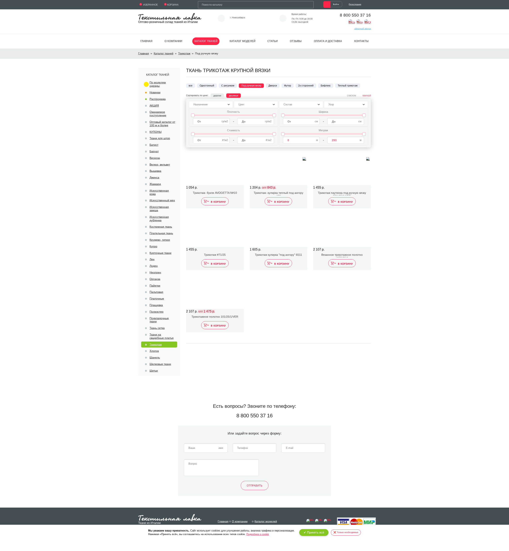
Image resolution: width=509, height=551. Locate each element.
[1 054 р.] (215, 168)
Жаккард (155, 184)
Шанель (155, 357)
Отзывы (296, 41)
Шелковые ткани (160, 364)
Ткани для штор (160, 138)
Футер (287, 85)
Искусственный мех (162, 200)
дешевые (233, 95)
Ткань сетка (157, 328)
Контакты (361, 41)
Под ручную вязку (251, 85)
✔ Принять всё (314, 532)
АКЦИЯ (154, 105)
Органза (155, 279)
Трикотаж (184, 53)
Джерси (272, 85)
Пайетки (155, 285)
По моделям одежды (158, 84)
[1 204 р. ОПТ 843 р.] (278, 168)
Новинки (155, 92)
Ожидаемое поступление (158, 113)
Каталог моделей (242, 41)
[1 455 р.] (342, 168)
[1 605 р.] (278, 230)
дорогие (217, 95)
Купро (153, 246)
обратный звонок (362, 28)
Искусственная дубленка (159, 218)
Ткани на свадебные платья (162, 336)
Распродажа (158, 99)
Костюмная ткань (161, 226)
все (190, 85)
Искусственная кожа (159, 192)
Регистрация (355, 4)
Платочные (157, 298)
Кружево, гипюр (160, 239)
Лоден (154, 265)
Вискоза (155, 158)
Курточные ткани (160, 252)
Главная (146, 41)
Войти (336, 4)
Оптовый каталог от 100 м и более (162, 123)
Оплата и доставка (328, 41)
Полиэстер (156, 311)
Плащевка (156, 305)
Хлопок (154, 350)
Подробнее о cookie (257, 534)
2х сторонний (306, 85)
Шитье (154, 370)
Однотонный (207, 85)
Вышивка (155, 170)
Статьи (272, 41)
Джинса (154, 177)
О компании (173, 41)
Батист (154, 144)
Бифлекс (326, 85)
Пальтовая (156, 292)
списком (351, 96)
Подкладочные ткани (159, 320)
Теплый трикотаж (347, 85)
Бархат (154, 151)
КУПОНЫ (155, 131)
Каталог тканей (205, 41)
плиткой (366, 96)
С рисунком (227, 85)
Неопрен (155, 272)
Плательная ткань (161, 233)
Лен (152, 259)
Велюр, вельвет (160, 164)
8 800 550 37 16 (355, 15)
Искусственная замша (159, 208)
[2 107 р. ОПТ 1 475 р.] (215, 292)
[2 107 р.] (342, 230)
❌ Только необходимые (345, 532)
